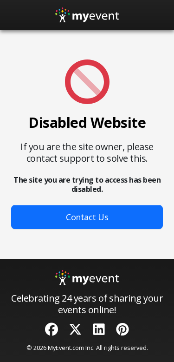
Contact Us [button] (87, 217)
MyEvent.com (66, 347)
